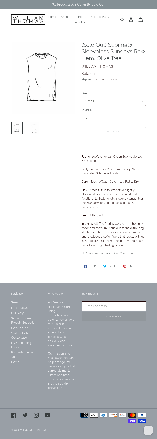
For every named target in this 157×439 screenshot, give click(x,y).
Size (84, 93)
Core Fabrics (19, 328)
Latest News (19, 307)
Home (15, 362)
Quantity (87, 109)
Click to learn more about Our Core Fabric (108, 253)
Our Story (17, 313)
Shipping (87, 79)
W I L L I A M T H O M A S (33, 430)
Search (15, 302)
